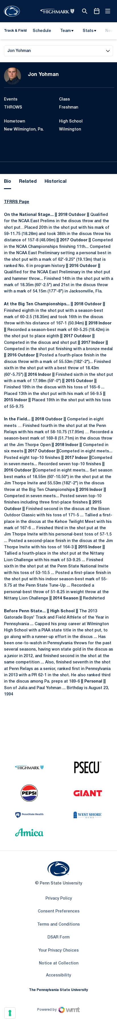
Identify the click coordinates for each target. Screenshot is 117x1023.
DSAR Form (58, 937)
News (110, 31)
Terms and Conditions (58, 924)
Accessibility (58, 975)
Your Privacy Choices (58, 950)
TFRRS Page (16, 202)
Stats (88, 31)
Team (65, 31)
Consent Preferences (59, 911)
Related (28, 182)
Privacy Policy (58, 898)
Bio (7, 182)
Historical (55, 182)
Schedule (42, 31)
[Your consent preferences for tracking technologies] (10, 1013)
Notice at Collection (58, 963)
